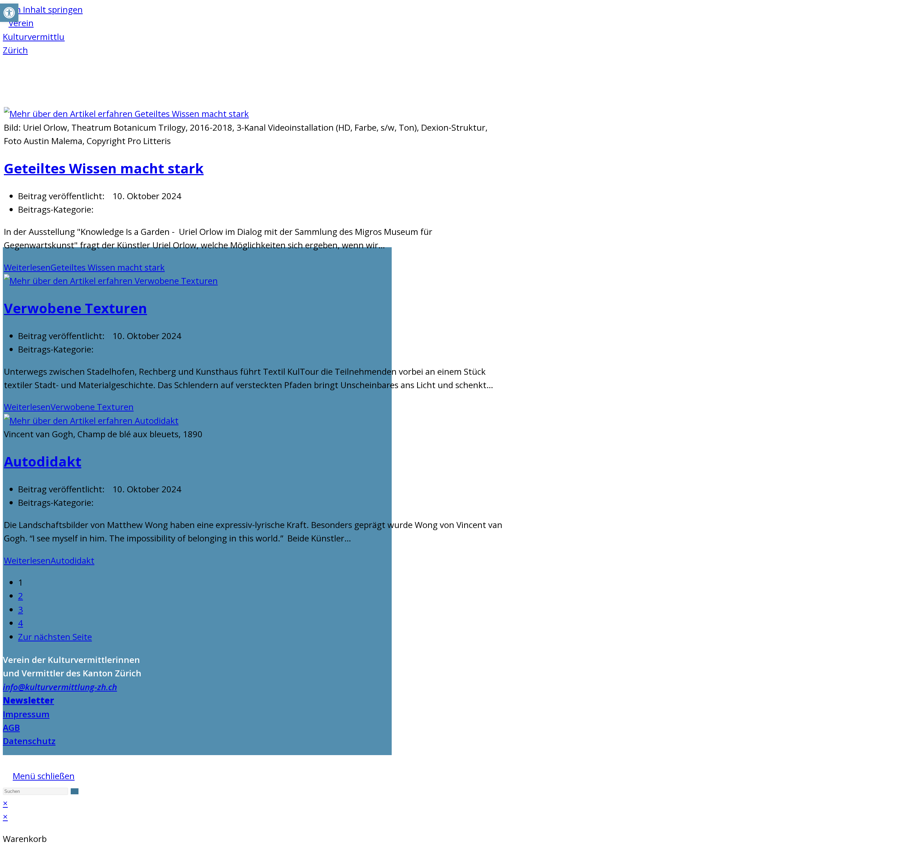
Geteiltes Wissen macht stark (104, 168)
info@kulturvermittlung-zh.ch (60, 687)
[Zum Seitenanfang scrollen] (6, 761)
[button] (9, 13)
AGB (11, 727)
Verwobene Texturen (75, 308)
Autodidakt (42, 461)
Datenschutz (29, 741)
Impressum (26, 714)
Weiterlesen (84, 267)
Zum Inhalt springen (43, 9)
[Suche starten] (74, 791)
